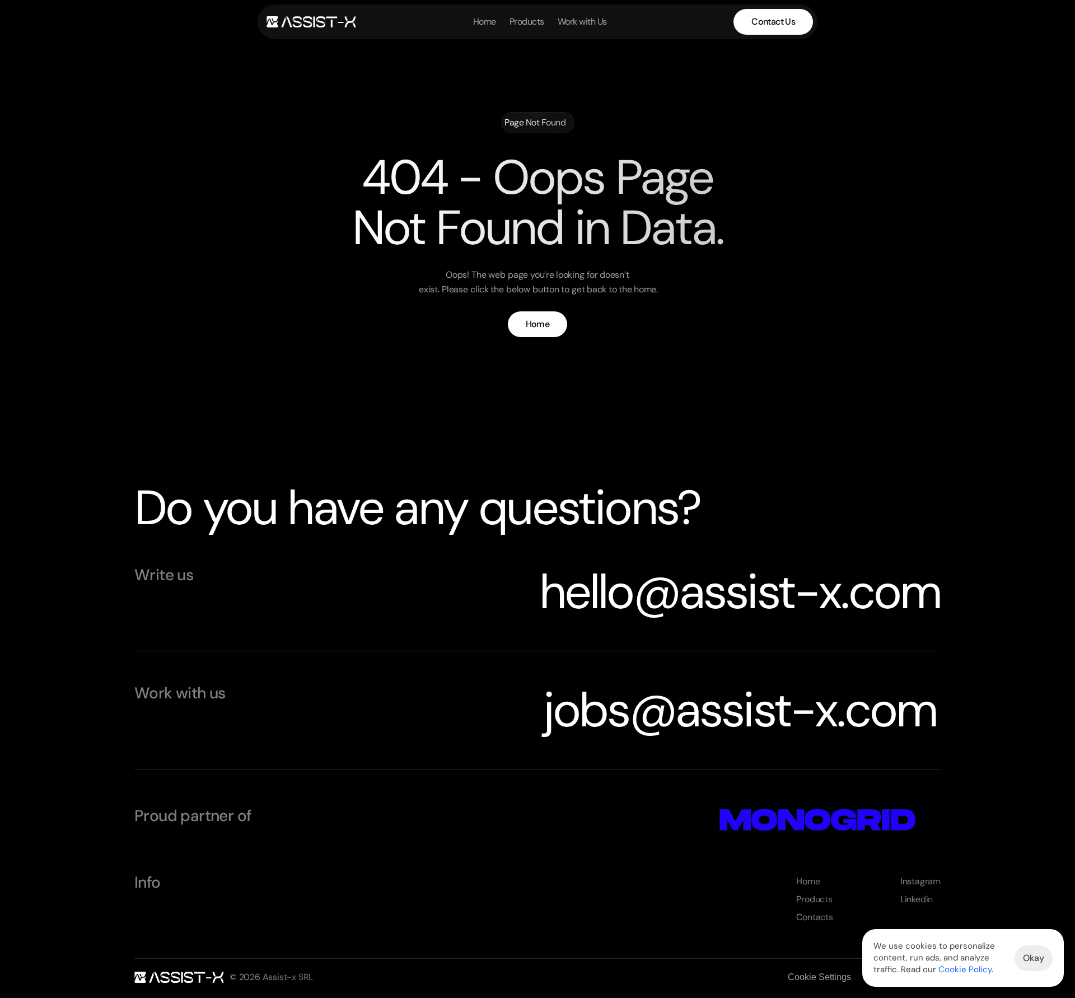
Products (527, 21)
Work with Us (582, 21)
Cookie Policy (965, 969)
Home (484, 21)
